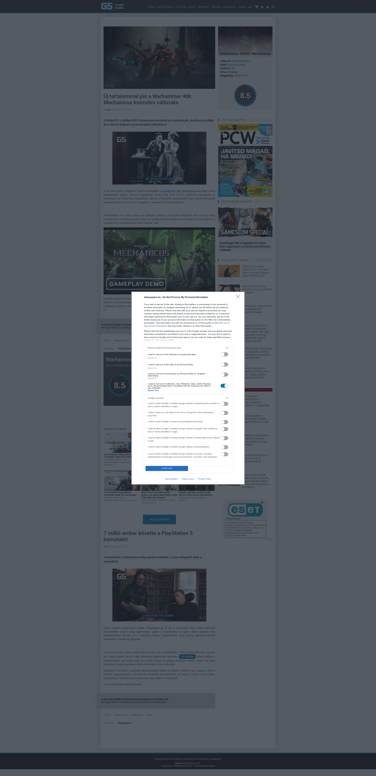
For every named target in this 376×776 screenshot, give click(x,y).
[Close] (239, 297)
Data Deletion (171, 479)
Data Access (188, 479)
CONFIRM (166, 468)
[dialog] (188, 388)
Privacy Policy (204, 479)
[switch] (224, 354)
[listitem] (188, 347)
